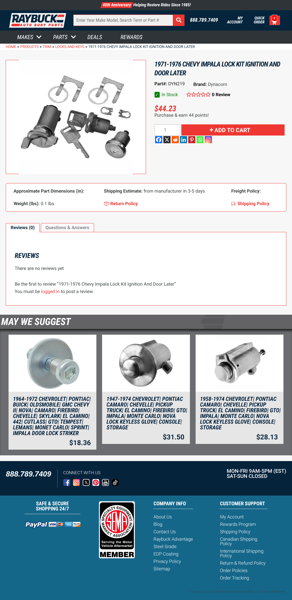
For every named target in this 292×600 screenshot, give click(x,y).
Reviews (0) (23, 227)
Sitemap (161, 568)
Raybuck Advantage (173, 539)
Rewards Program (238, 524)
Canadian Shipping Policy (238, 541)
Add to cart (232, 130)
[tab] (22, 227)
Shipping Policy (235, 531)
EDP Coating (166, 554)
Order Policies (234, 570)
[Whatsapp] (200, 139)
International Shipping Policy (241, 553)
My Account (235, 20)
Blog (157, 524)
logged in (50, 291)
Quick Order (259, 20)
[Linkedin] (183, 139)
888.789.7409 (204, 20)
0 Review (221, 94)
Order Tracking (234, 578)
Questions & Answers (67, 227)
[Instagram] (208, 139)
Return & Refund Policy (242, 563)
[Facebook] (158, 139)
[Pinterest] (191, 139)
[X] (167, 139)
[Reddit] (175, 139)
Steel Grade (164, 546)
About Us (162, 517)
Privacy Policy (167, 561)
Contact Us (164, 531)
